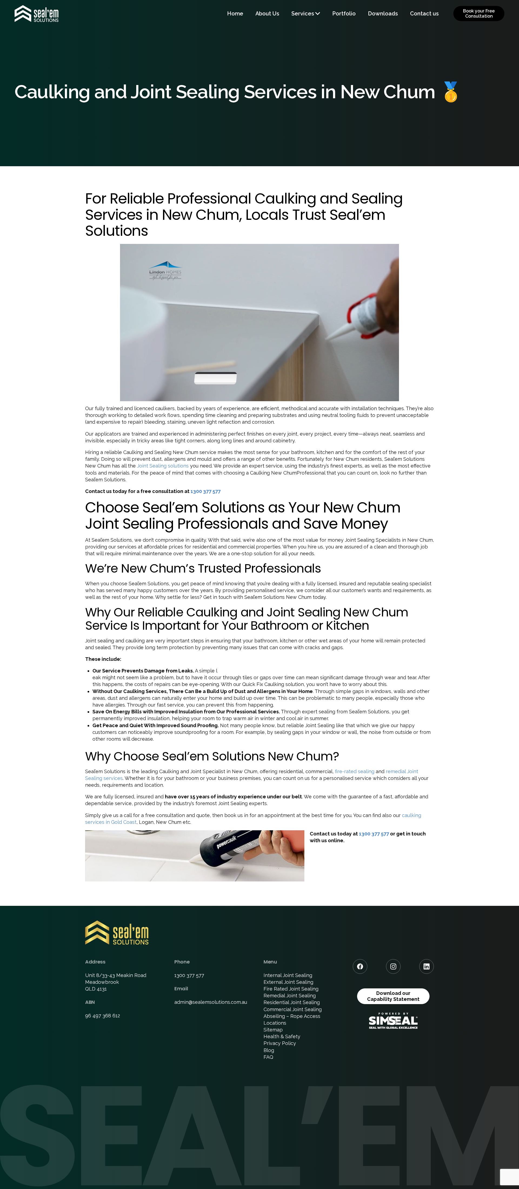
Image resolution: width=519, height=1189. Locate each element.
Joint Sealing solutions (163, 466)
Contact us (424, 13)
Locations (275, 1023)
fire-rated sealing (354, 771)
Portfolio (344, 13)
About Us (267, 13)
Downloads (383, 13)
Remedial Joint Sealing (290, 995)
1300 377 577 (206, 491)
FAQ (268, 1057)
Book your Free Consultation (479, 13)
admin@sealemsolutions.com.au (210, 1002)
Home (235, 13)
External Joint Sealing (288, 982)
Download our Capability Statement (393, 996)
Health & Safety (282, 1036)
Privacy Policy (280, 1043)
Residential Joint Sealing (292, 1002)
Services (302, 13)
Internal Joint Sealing (288, 975)
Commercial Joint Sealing (293, 1009)
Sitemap (273, 1030)
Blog (269, 1050)
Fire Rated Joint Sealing (291, 989)
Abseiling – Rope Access (292, 1016)
